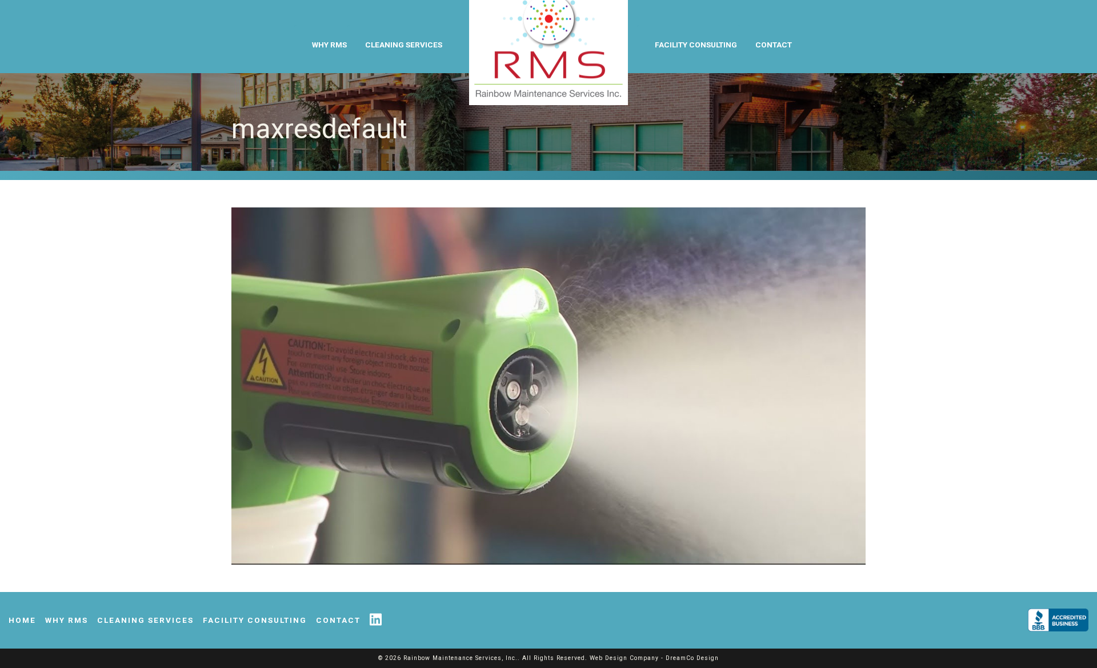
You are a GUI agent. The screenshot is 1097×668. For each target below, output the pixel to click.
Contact (773, 44)
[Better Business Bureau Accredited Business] (1053, 620)
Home (22, 620)
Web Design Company (624, 658)
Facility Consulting (696, 44)
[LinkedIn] (380, 620)
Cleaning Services (403, 44)
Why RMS (329, 44)
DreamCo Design (692, 658)
